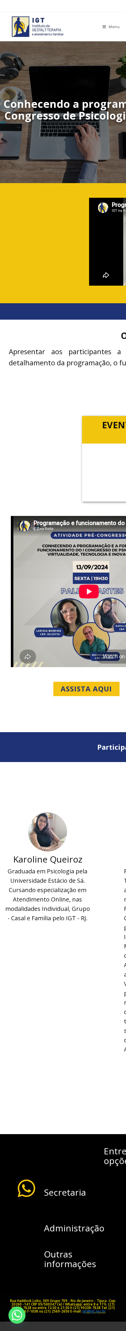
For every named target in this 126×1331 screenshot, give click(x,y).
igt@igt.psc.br (94, 1311)
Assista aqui (86, 688)
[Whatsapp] (16, 1315)
